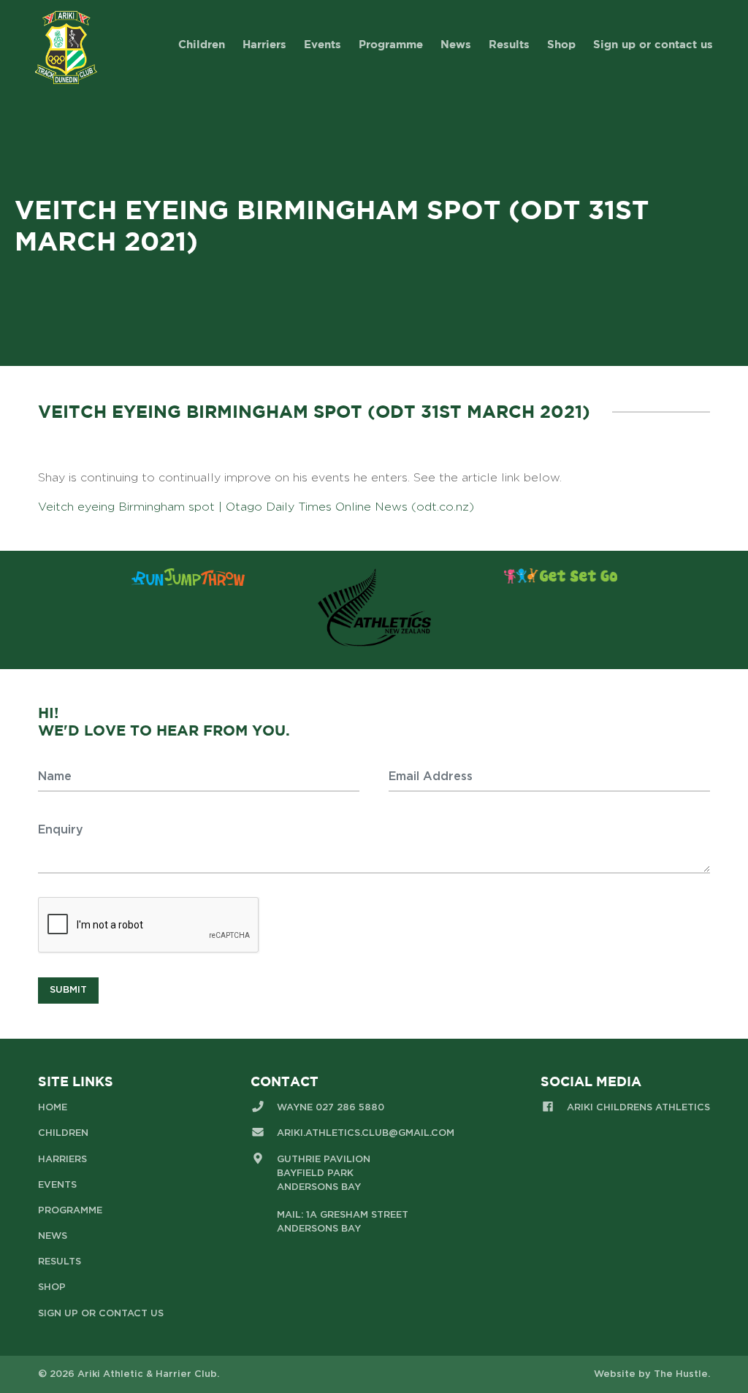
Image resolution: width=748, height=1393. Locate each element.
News (455, 44)
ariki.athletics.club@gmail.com (365, 1133)
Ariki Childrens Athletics (638, 1108)
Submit (68, 990)
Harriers (264, 44)
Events (322, 44)
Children (201, 44)
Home (52, 1108)
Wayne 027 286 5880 (330, 1108)
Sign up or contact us (653, 44)
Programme (391, 44)
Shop (561, 44)
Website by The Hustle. (652, 1374)
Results (509, 44)
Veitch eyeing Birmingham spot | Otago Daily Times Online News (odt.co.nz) (256, 507)
